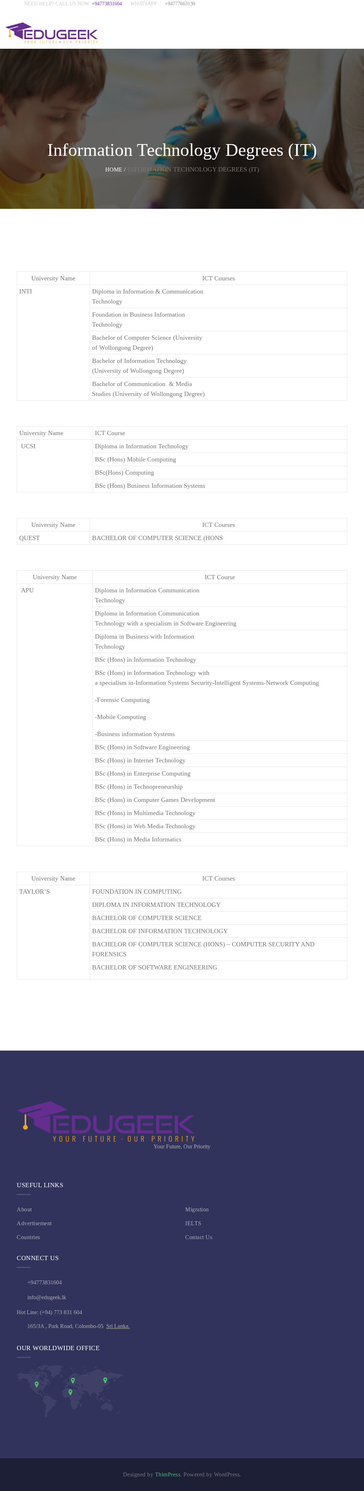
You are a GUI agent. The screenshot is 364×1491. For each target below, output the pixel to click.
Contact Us (198, 1237)
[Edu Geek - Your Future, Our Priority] (51, 32)
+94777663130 (180, 3)
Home (113, 169)
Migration (197, 1209)
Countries (28, 1237)
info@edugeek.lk (46, 1297)
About (24, 1209)
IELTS (193, 1223)
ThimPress (168, 1474)
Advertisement (34, 1223)
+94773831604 (111, 3)
